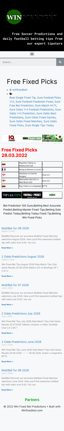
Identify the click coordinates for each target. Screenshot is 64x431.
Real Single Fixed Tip (22, 97)
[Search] (60, 62)
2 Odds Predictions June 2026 (21, 341)
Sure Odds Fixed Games (40, 117)
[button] (32, 53)
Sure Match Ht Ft (45, 105)
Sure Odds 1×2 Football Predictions (31, 109)
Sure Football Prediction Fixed (34, 101)
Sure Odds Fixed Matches (25, 121)
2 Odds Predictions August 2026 (23, 256)
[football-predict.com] (32, 197)
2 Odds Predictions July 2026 (21, 313)
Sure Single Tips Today (39, 125)
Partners (32, 400)
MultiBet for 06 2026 (15, 370)
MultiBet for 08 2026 (15, 228)
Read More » (7, 248)
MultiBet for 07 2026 (15, 285)
